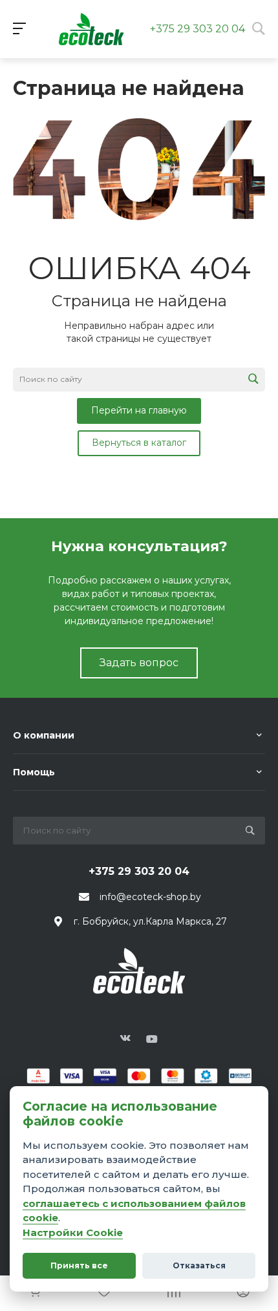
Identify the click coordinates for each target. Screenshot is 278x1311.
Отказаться (199, 1265)
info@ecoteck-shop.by (150, 897)
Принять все (79, 1265)
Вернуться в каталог (139, 442)
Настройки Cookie (73, 1232)
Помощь (34, 772)
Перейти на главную (139, 410)
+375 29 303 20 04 (197, 29)
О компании (43, 735)
